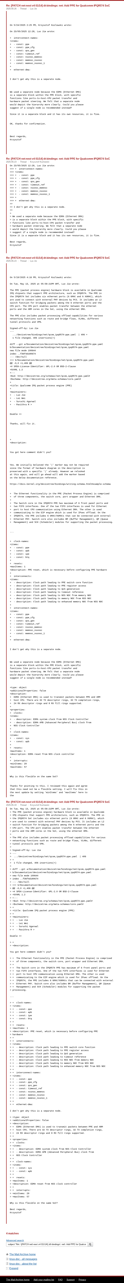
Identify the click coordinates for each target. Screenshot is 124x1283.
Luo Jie (33, 8)
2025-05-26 (11, 8)
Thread (23, 8)
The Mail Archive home (22, 1254)
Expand (13, 1268)
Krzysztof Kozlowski (39, 162)
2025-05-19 (11, 805)
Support (71, 1279)
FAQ (60, 1279)
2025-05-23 (11, 162)
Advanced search (15, 1240)
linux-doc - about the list (22, 1263)
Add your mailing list (44, 1279)
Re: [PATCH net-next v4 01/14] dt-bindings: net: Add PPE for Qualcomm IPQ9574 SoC (58, 5)
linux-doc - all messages (23, 1259)
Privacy (82, 1279)
